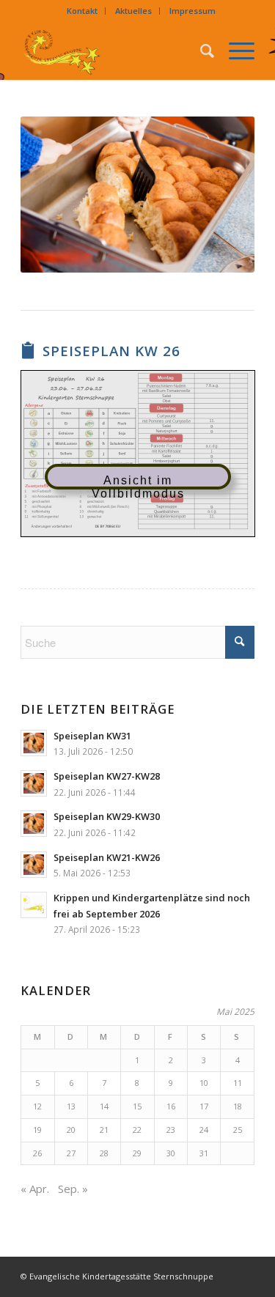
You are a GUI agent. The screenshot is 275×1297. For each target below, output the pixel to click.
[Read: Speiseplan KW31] (34, 743)
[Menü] (234, 50)
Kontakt (82, 10)
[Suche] (200, 50)
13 (71, 1106)
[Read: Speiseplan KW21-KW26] (34, 864)
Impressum (192, 10)
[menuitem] (82, 11)
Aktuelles (133, 10)
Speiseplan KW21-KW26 (107, 857)
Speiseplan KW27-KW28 (107, 776)
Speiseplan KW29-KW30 (107, 816)
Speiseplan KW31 (92, 735)
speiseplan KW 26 (111, 350)
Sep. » (73, 1188)
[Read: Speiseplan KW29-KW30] (34, 823)
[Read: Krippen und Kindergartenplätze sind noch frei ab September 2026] (34, 905)
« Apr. (35, 1188)
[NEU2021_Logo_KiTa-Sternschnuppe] (114, 50)
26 (37, 1153)
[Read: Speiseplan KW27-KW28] (34, 783)
